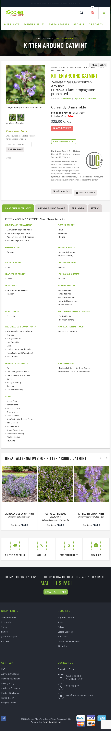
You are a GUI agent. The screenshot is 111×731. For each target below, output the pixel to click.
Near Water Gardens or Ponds (20, 419)
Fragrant (10, 252)
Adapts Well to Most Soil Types (20, 331)
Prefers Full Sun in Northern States (74, 368)
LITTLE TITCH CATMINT (91, 513)
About (60, 622)
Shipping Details (8, 702)
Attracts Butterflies (67, 297)
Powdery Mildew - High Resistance (22, 237)
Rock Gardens (13, 426)
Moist (9, 345)
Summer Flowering (15, 389)
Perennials (6, 622)
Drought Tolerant (14, 338)
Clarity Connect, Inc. (52, 722)
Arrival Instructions (10, 673)
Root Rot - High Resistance (18, 240)
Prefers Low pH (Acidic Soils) (19, 349)
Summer (10, 386)
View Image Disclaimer (15, 123)
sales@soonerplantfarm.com (79, 695)
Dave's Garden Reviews (69, 641)
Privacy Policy (7, 683)
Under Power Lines (15, 430)
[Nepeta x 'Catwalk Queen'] (19, 484)
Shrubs (4, 631)
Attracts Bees (65, 290)
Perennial (11, 316)
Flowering (11, 440)
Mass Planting (13, 415)
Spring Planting (65, 316)
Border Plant (12, 404)
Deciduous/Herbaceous (17, 290)
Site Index (62, 646)
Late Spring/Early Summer (18, 371)
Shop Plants (48, 38)
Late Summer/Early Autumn (18, 375)
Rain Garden (12, 422)
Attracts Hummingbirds (69, 301)
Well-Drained (12, 356)
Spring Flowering (14, 382)
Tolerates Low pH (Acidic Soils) (20, 353)
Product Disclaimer (10, 693)
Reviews (95, 208)
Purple (62, 237)
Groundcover (12, 412)
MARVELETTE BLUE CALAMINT (55, 515)
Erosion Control (13, 408)
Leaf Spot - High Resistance (18, 233)
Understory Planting (15, 433)
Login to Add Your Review (85, 98)
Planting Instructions (10, 678)
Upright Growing (66, 255)
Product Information (10, 688)
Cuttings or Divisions (68, 331)
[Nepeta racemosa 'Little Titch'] (91, 484)
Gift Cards (62, 636)
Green (62, 267)
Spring (9, 379)
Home (37, 38)
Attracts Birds (65, 293)
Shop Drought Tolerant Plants (66, 68)
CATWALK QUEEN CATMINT (19, 513)
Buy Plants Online (66, 617)
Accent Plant (12, 401)
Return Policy (7, 697)
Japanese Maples (9, 636)
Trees (4, 627)
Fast (8, 267)
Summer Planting (66, 319)
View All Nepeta (90, 68)
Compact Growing (67, 252)
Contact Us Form (66, 669)
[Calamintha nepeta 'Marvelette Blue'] (55, 484)
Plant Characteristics (17, 208)
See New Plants (8, 617)
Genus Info (78, 208)
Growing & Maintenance (51, 208)
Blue (61, 229)
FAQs (3, 669)
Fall (8, 368)
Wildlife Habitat (13, 437)
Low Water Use (13, 342)
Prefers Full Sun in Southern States (74, 371)
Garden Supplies (65, 631)
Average (10, 335)
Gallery (61, 627)
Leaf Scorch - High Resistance (19, 229)
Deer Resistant (65, 304)
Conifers (5, 641)
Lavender (63, 233)
